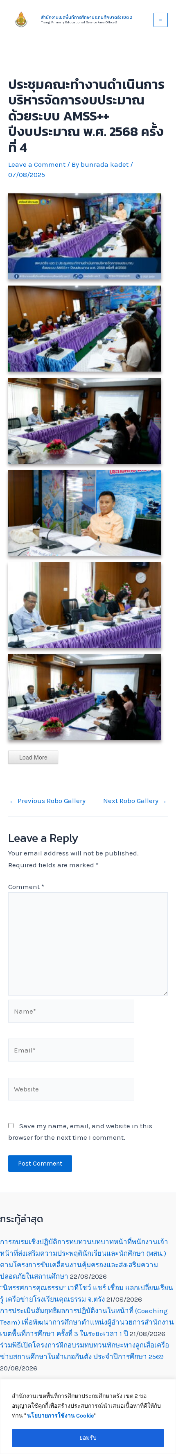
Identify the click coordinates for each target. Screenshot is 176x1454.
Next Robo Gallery (135, 800)
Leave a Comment (36, 164)
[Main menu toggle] (160, 20)
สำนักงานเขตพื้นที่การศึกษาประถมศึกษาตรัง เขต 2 (86, 17)
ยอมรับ (88, 1437)
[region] (88, 1416)
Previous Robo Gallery (47, 800)
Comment (26, 886)
